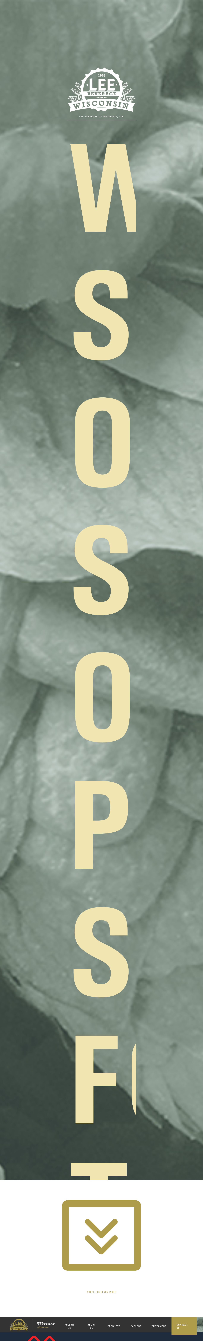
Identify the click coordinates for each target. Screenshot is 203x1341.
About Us (92, 1326)
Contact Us (182, 1326)
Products (114, 1326)
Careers (136, 1326)
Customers (159, 1326)
